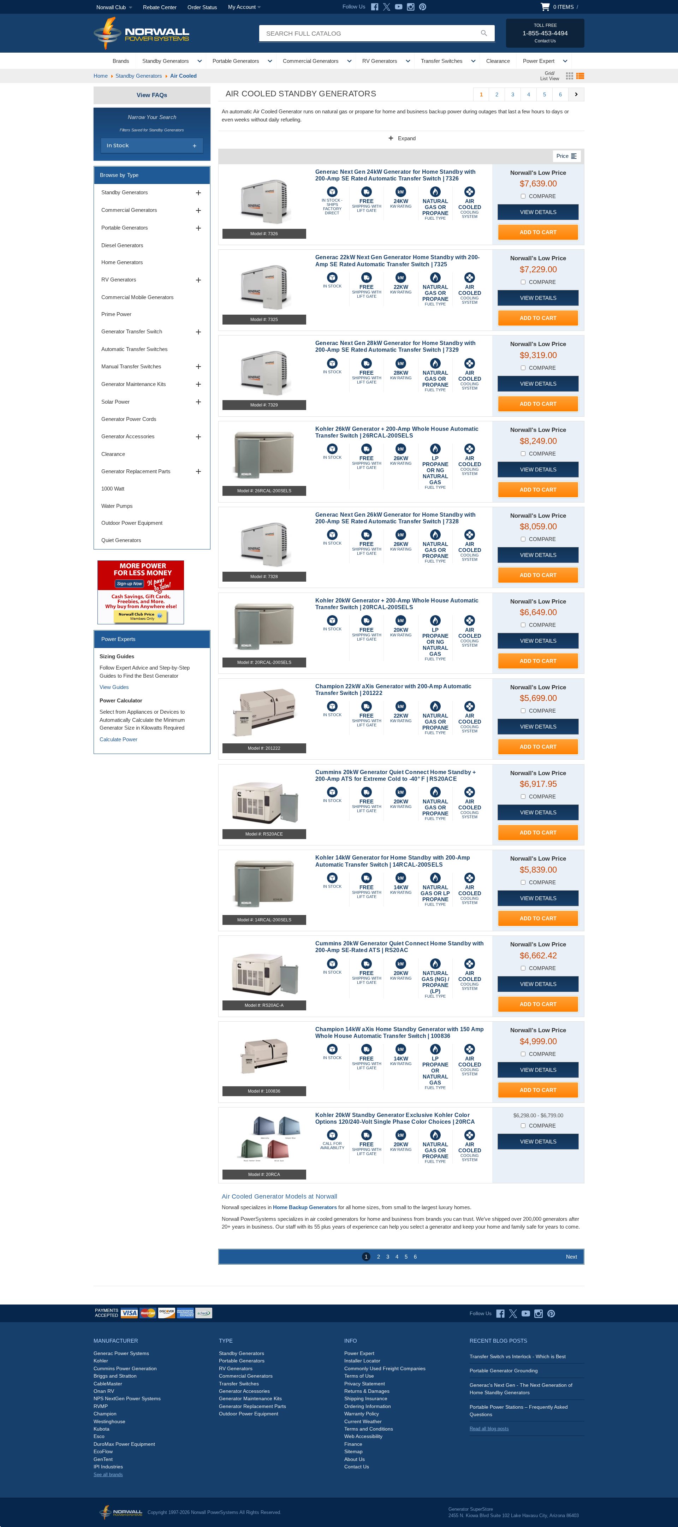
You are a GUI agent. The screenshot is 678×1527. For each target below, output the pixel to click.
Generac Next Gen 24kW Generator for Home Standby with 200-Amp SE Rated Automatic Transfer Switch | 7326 (395, 175)
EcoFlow (103, 1451)
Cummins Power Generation (125, 1368)
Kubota (101, 1429)
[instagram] (538, 1314)
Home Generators (122, 262)
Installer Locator (362, 1360)
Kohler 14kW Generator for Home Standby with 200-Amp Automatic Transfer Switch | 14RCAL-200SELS (392, 861)
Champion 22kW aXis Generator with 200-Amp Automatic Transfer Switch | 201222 (393, 689)
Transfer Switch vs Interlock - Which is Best (518, 1356)
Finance (353, 1444)
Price (567, 156)
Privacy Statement (364, 1383)
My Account (242, 7)
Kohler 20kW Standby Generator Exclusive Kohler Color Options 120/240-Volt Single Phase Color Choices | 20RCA (395, 1118)
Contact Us (356, 1466)
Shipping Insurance (365, 1398)
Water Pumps (117, 506)
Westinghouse (109, 1421)
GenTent (103, 1459)
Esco (99, 1436)
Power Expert (538, 61)
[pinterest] (551, 1314)
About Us (354, 1459)
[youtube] (526, 1314)
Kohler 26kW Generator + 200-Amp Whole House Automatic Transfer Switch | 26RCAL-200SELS (396, 432)
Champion (105, 1413)
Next (571, 1257)
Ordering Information (367, 1406)
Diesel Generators (122, 245)
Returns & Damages (366, 1391)
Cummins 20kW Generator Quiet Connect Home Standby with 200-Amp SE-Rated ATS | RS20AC (399, 946)
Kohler (101, 1360)
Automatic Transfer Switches (134, 349)
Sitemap (353, 1451)
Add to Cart (538, 232)
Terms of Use (359, 1376)
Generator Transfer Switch (152, 332)
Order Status (202, 7)
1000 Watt (112, 489)
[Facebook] (374, 7)
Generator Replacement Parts (152, 471)
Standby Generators (165, 61)
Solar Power (152, 402)
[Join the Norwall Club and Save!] (141, 592)
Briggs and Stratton (115, 1376)
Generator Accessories (152, 437)
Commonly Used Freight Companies (385, 1368)
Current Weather (363, 1421)
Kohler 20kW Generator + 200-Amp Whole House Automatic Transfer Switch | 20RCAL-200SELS (396, 604)
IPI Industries (108, 1466)
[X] (386, 7)
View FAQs (152, 95)
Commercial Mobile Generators (137, 297)
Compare (542, 196)
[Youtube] (398, 7)
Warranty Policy (361, 1413)
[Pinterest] (422, 7)
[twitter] (513, 1314)
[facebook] (500, 1314)
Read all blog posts (489, 1428)
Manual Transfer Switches (152, 366)
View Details (538, 212)
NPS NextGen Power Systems (127, 1398)
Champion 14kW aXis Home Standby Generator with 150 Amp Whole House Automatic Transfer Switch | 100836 (399, 1032)
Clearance (498, 61)
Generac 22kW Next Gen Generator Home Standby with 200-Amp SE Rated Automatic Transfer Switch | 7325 (397, 260)
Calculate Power (118, 739)
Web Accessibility (363, 1436)
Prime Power (116, 314)
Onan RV (104, 1391)
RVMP (101, 1406)
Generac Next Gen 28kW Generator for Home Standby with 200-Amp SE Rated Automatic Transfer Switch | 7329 (395, 346)
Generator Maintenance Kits (152, 384)
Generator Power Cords (128, 419)
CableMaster (108, 1383)
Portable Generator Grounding (504, 1370)
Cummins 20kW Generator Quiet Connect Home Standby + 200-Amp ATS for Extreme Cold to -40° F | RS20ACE (395, 775)
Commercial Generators (311, 61)
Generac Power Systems (121, 1353)
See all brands (108, 1474)
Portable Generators (236, 61)
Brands (121, 61)
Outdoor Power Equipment (131, 523)
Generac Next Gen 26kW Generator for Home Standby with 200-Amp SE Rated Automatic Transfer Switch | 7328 (395, 518)
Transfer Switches (442, 61)
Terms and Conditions (368, 1429)
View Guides (114, 687)
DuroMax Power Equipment (124, 1444)
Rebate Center (160, 7)
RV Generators (379, 61)
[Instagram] (410, 7)
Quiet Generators (121, 540)
